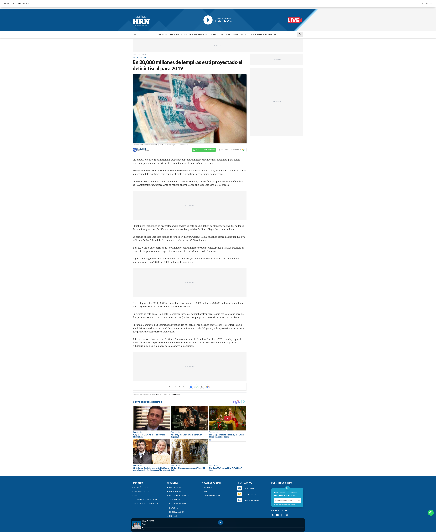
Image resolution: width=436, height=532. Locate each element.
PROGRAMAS (162, 34)
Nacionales (142, 54)
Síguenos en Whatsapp (205, 150)
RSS (135, 495)
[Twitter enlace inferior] (272, 515)
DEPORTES (245, 34)
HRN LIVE (272, 34)
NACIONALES (176, 34)
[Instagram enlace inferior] (286, 515)
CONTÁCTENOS (141, 487)
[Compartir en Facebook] (191, 387)
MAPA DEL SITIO (141, 491)
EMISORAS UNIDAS (24, 3)
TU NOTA (6, 3)
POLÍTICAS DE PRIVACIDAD (146, 504)
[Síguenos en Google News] (207, 387)
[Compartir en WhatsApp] (196, 387)
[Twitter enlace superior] (423, 4)
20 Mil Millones (174, 395)
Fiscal (165, 395)
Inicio (134, 54)
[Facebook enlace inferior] (281, 515)
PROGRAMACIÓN (259, 34)
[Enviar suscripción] (299, 500)
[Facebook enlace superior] (427, 4)
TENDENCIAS (214, 34)
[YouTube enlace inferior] (277, 515)
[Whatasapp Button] (431, 513)
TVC (13, 3)
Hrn (153, 395)
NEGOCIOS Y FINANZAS (194, 34)
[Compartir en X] (202, 387)
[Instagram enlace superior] (431, 4)
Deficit (158, 395)
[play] (220, 522)
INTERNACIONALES (229, 34)
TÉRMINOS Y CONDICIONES (146, 500)
